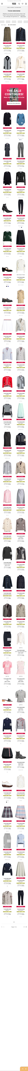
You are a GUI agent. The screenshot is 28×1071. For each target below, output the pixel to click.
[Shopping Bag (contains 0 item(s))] (26, 3)
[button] (14, 922)
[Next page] (24, 926)
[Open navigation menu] (2, 3)
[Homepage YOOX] (14, 4)
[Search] (19, 3)
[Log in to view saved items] (22, 3)
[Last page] (26, 927)
